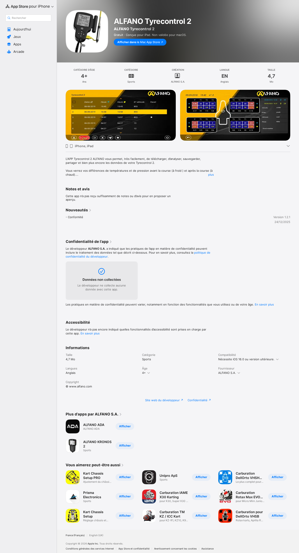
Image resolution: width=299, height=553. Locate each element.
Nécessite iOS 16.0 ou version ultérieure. (246, 359)
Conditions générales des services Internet (90, 549)
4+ (144, 373)
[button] (28, 29)
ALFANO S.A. (227, 373)
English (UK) (96, 535)
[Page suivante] (295, 496)
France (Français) (75, 535)
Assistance (207, 549)
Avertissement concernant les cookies (175, 549)
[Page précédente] (61, 496)
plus (211, 174)
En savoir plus (264, 304)
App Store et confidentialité (134, 549)
